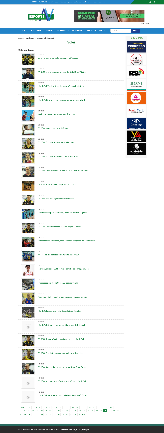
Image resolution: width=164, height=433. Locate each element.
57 (54, 414)
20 (102, 407)
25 (20, 411)
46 (109, 411)
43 (97, 411)
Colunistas (77, 31)
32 (50, 411)
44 (101, 411)
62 (76, 414)
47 (114, 411)
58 (59, 414)
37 (71, 411)
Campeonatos (63, 31)
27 (29, 411)
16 (85, 407)
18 (94, 407)
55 (46, 414)
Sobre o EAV (91, 31)
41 (88, 411)
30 (42, 411)
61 (71, 414)
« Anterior (23, 407)
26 (25, 411)
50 (25, 414)
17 (90, 407)
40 (84, 411)
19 (98, 407)
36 (67, 411)
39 (80, 411)
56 (50, 414)
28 (33, 411)
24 (119, 407)
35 (63, 411)
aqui (52, 38)
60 (67, 414)
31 (46, 411)
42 (92, 411)
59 (63, 414)
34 (59, 411)
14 (77, 407)
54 (42, 414)
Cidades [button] (49, 31)
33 (54, 411)
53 (37, 414)
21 (107, 407)
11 (64, 407)
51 (29, 414)
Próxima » (82, 414)
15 (81, 407)
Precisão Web (66, 430)
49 (20, 414)
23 (115, 407)
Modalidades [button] (35, 31)
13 (73, 407)
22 (111, 407)
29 (37, 411)
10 (60, 407)
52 (33, 414)
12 (69, 407)
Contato (103, 31)
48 (118, 411)
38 (76, 411)
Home (24, 31)
